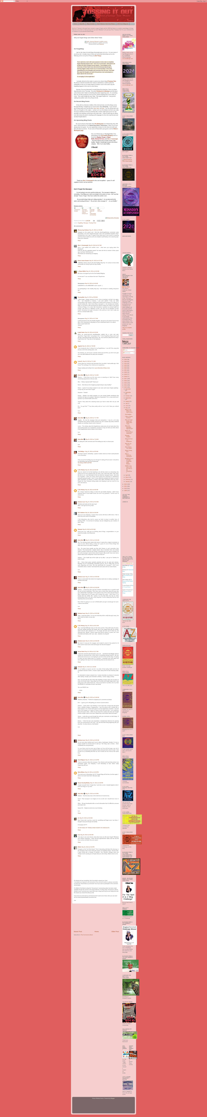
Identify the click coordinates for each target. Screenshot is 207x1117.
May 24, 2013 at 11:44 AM (92, 697)
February (128, 479)
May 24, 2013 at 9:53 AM (89, 529)
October (127, 395)
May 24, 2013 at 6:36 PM (96, 782)
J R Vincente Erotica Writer (127, 591)
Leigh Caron (81, 332)
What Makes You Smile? (128, 447)
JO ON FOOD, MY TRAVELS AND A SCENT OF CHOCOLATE (93, 827)
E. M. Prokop (81, 469)
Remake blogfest (127, 436)
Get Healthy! (128, 414)
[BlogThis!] (99, 221)
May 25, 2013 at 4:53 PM (88, 847)
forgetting (80, 223)
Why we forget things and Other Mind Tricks (128, 421)
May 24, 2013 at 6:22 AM (91, 332)
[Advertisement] (96, 917)
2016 (125, 380)
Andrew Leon (81, 501)
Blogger (113, 1098)
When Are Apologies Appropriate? (129, 427)
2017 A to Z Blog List (122, 24)
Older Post (115, 931)
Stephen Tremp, (101, 137)
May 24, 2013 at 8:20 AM (91, 451)
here (95, 108)
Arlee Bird (80, 375)
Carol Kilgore (81, 760)
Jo (78, 818)
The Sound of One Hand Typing (127, 581)
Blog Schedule (91, 24)
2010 (125, 488)
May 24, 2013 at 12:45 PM (92, 772)
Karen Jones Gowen (83, 260)
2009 (125, 490)
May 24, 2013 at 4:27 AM (95, 260)
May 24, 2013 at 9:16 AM (92, 501)
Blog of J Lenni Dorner (127, 586)
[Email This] (98, 221)
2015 (125, 383)
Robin (79, 847)
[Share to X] (101, 221)
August (127, 401)
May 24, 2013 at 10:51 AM (92, 625)
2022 (125, 368)
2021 (125, 370)
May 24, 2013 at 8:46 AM (91, 489)
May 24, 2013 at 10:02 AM (92, 540)
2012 (125, 484)
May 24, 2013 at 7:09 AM (88, 346)
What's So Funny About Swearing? (129, 432)
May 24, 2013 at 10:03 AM (92, 576)
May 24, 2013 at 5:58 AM (91, 297)
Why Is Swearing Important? (128, 455)
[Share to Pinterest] (104, 221)
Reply (79, 240)
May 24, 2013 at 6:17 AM (91, 318)
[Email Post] (94, 220)
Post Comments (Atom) (87, 934)
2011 (125, 486)
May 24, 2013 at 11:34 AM (89, 666)
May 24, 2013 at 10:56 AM (92, 640)
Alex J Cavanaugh (88, 180)
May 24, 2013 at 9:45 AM (91, 512)
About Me (81, 24)
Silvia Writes (81, 772)
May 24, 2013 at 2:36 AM (95, 230)
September (128, 398)
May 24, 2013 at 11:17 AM (91, 651)
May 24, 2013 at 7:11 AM (89, 361)
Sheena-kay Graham (83, 230)
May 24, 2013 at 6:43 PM (92, 793)
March (127, 477)
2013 (125, 387)
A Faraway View (111, 81)
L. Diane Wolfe (82, 271)
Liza (79, 834)
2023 (125, 365)
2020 (125, 372)
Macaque (85, 223)
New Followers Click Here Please (106, 24)
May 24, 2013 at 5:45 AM (91, 283)
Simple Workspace (100, 210)
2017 (125, 378)
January (127, 481)
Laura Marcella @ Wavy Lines (102, 368)
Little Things (97, 55)
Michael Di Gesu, (100, 139)
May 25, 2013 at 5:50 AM (87, 834)
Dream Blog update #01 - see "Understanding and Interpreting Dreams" (93, 212)
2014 (125, 385)
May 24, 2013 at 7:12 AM (92, 375)
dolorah (80, 666)
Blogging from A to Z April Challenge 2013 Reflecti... (129, 461)
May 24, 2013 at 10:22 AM (92, 613)
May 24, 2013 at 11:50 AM (92, 740)
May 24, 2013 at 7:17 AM (92, 417)
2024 (125, 363)
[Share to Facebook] (102, 221)
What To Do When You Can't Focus (128, 411)
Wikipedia (101, 44)
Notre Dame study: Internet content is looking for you (85, 211)
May (126, 407)
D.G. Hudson (81, 512)
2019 (125, 374)
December (128, 389)
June (126, 405)
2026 (125, 359)
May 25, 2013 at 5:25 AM (86, 818)
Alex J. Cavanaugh (112, 139)
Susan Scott (81, 651)
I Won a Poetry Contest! (129, 417)
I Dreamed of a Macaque (103, 91)
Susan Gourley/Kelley (84, 782)
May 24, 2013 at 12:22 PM (92, 760)
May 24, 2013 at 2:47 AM (95, 245)
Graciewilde (81, 297)
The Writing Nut (99, 123)
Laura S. (80, 361)
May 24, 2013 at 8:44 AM (91, 469)
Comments (127, 352)
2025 (125, 361)
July (126, 403)
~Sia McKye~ (81, 451)
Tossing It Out (92, 223)
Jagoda (80, 346)
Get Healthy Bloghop (107, 135)
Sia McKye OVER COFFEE (85, 462)
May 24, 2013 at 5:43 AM (92, 271)
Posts (125, 350)
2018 (125, 376)
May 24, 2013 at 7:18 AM (92, 439)
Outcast (80, 529)
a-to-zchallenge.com (127, 58)
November (128, 392)
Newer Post (78, 931)
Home (75, 24)
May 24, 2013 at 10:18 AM (92, 587)
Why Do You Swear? (128, 444)
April (126, 475)
